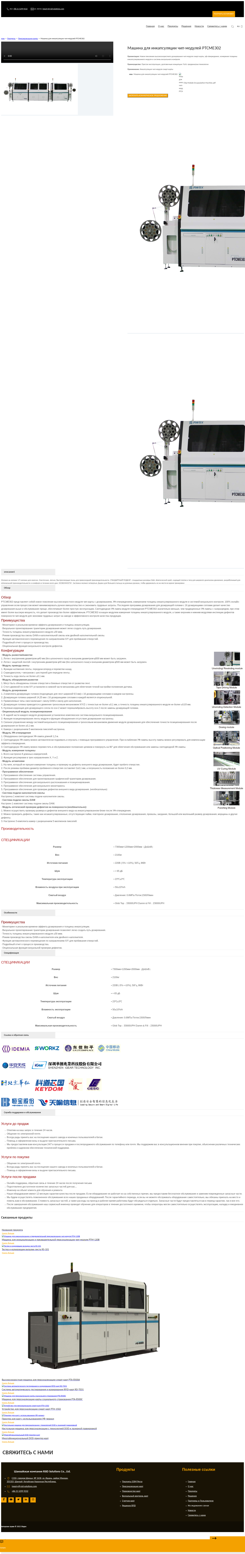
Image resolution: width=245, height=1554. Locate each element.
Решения (186, 26)
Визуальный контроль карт (135, 1496)
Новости (199, 26)
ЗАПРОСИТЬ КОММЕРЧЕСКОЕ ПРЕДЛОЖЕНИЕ (148, 96)
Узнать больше (8, 1233)
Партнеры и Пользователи (201, 1501)
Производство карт (131, 1491)
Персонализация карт (132, 1486)
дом (3, 39)
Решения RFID (129, 1506)
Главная (150, 26)
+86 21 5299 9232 (20, 9)
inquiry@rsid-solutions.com (53, 9)
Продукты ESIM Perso (132, 1482)
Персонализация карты (28, 39)
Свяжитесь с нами (217, 26)
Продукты (173, 26)
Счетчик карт (128, 1501)
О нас (161, 26)
